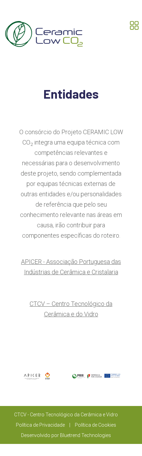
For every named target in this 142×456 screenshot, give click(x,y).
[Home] (44, 32)
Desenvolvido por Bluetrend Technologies (66, 435)
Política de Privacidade (40, 425)
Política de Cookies (95, 425)
